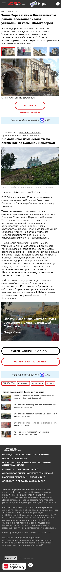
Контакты (8, 469)
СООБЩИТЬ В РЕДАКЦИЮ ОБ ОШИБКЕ (23, 481)
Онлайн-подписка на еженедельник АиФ (27, 473)
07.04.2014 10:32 (9, 11)
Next (55, 74)
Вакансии (21, 458)
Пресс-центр (41, 454)
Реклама (7, 458)
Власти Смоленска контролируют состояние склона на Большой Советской (30, 322)
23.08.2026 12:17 (9, 132)
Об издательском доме (16, 454)
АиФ (6, 98)
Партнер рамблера (26, 558)
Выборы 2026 (37, 477)
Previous (4, 74)
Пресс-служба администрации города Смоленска (27, 187)
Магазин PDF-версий (14, 477)
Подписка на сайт (28, 469)
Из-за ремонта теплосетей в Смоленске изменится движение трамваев (31, 433)
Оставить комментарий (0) (30, 107)
